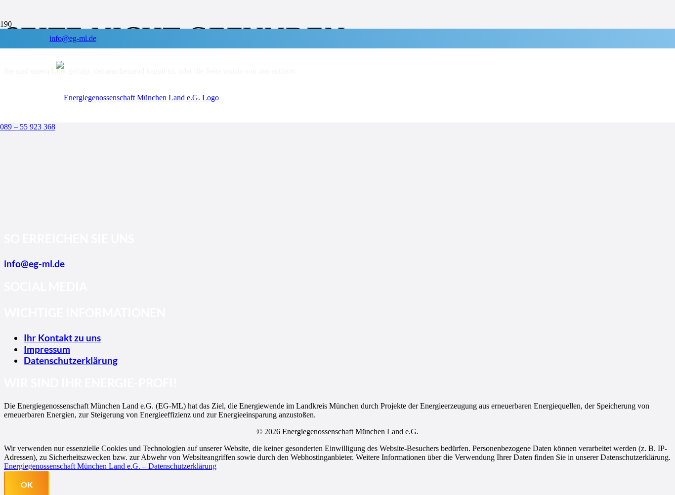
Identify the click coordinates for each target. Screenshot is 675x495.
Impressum (47, 349)
